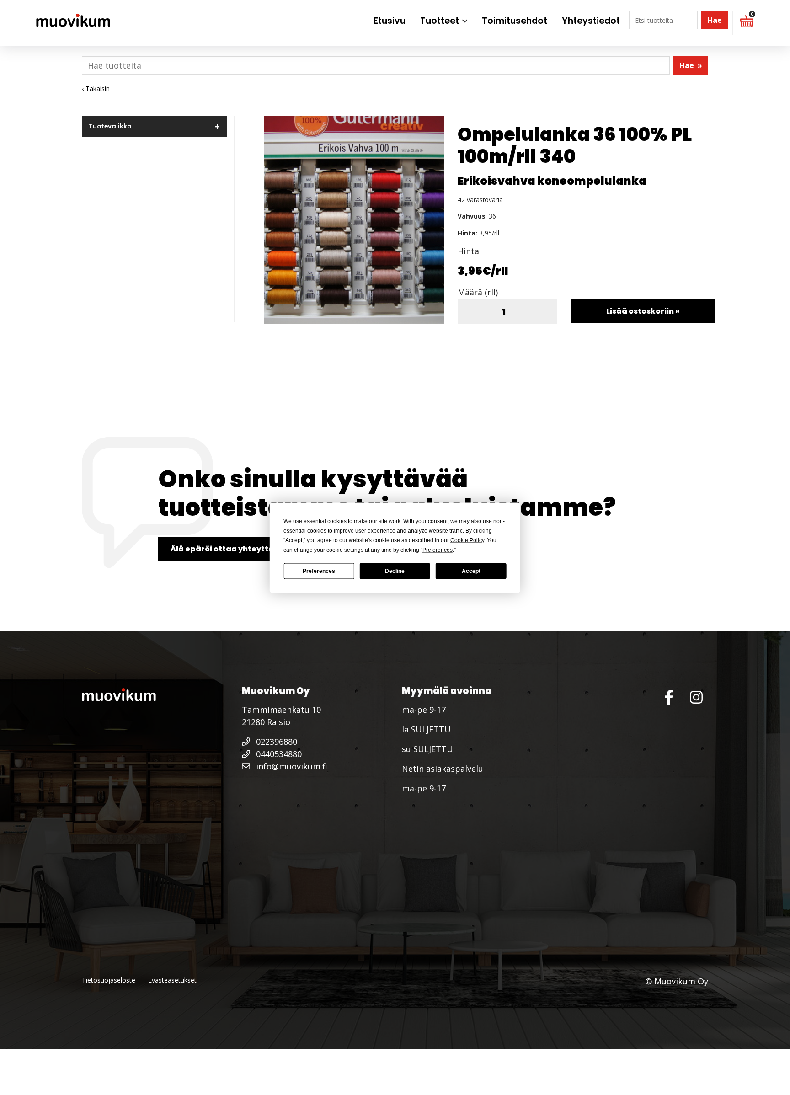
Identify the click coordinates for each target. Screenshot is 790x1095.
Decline (395, 571)
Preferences (319, 571)
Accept (471, 571)
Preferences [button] (437, 549)
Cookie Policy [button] (467, 540)
